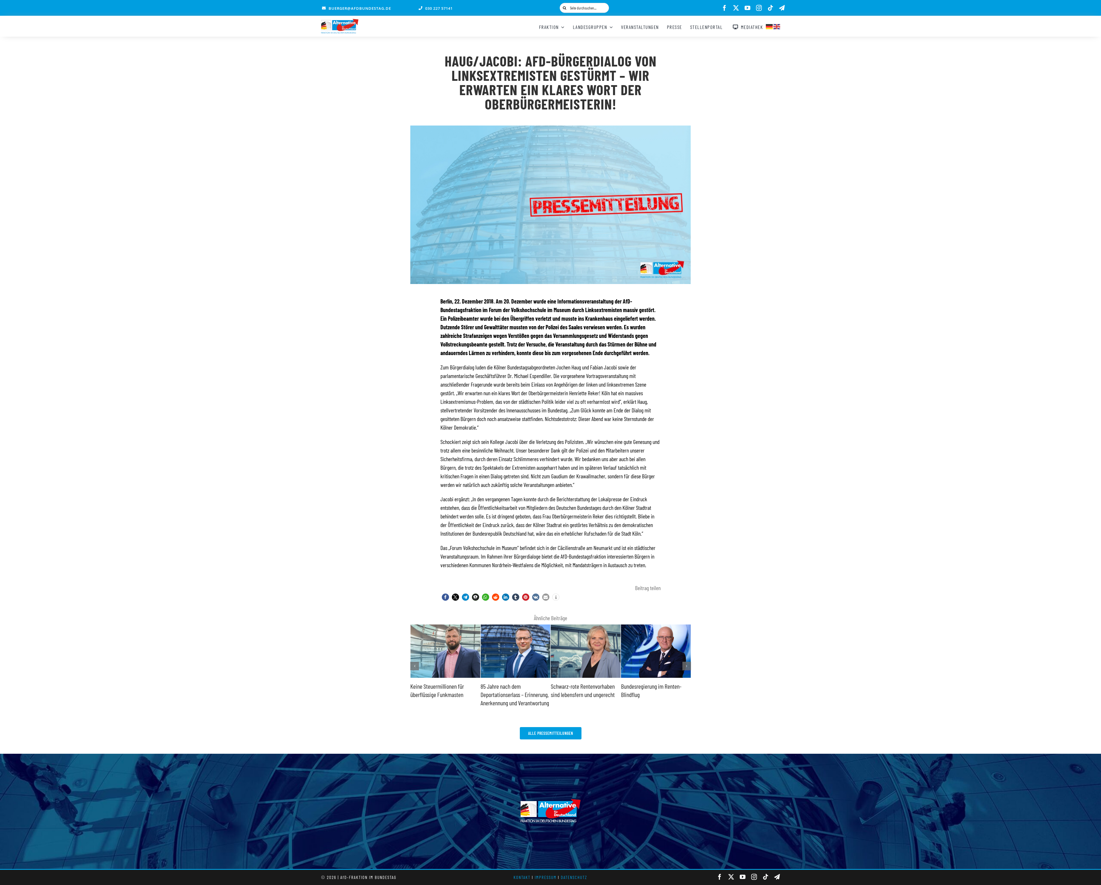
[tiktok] (770, 8)
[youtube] (747, 8)
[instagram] (759, 8)
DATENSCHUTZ (574, 877)
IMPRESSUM (546, 877)
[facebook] (724, 8)
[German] (769, 25)
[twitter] (736, 8)
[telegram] (782, 8)
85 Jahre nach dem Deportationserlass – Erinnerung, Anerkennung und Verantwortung (444, 694)
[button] (445, 597)
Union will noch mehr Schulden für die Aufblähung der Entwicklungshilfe (653, 694)
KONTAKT (522, 877)
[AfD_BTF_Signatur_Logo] (339, 21)
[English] (777, 25)
